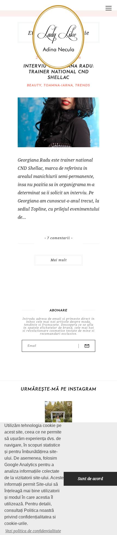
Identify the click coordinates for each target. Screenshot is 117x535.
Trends (82, 85)
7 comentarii (58, 238)
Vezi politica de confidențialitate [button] (33, 530)
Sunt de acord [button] (90, 478)
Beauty (34, 85)
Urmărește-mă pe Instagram (58, 389)
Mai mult (59, 260)
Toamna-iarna (58, 85)
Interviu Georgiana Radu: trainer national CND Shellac (58, 72)
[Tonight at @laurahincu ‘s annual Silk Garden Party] (58, 414)
